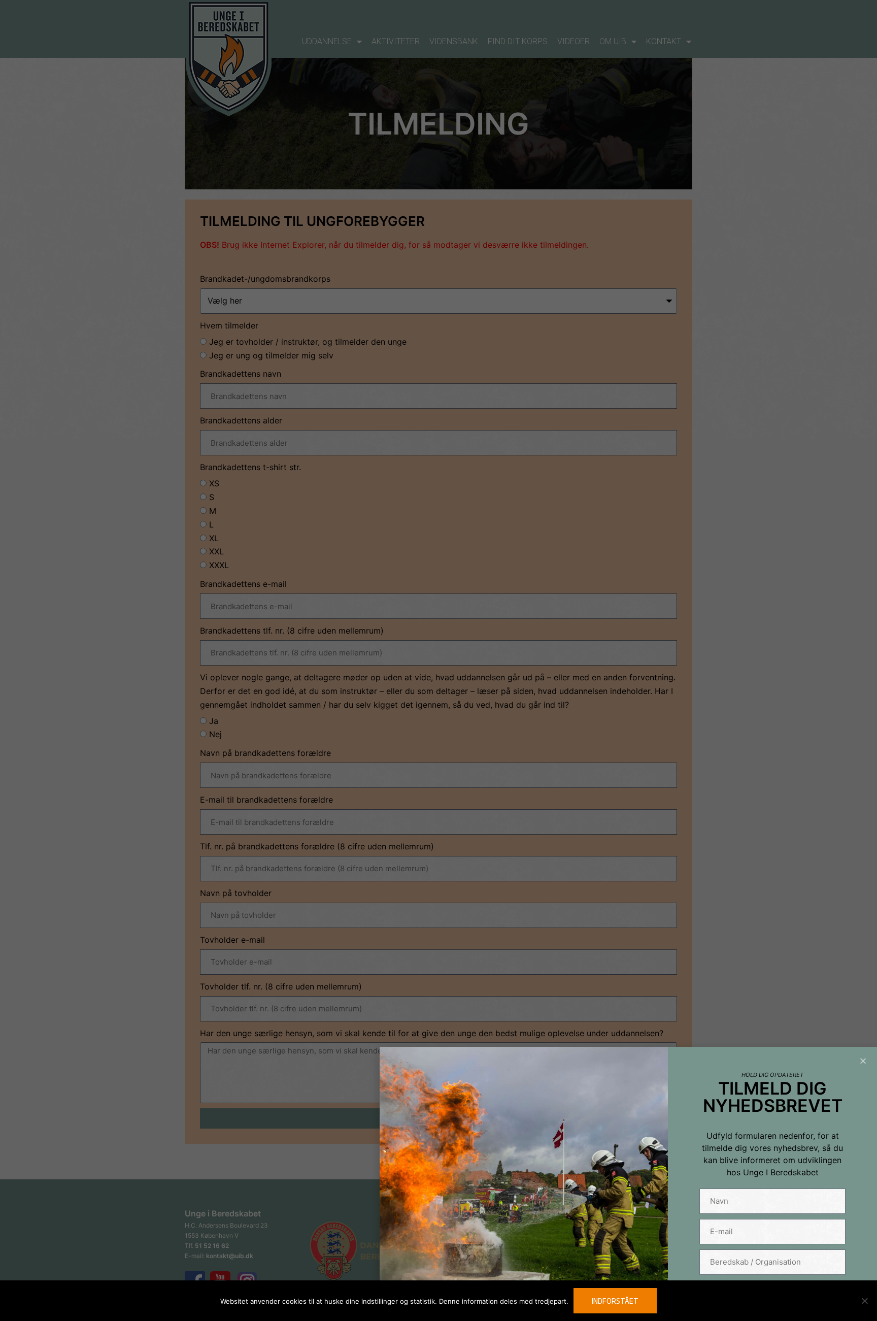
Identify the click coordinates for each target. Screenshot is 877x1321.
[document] (438, 660)
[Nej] (864, 1301)
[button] (863, 1061)
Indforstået (615, 1300)
